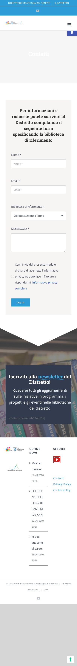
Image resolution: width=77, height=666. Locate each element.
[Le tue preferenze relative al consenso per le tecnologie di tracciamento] (70, 659)
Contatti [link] (58, 478)
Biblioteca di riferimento (28, 206)
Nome (16, 155)
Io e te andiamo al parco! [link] (37, 542)
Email (16, 180)
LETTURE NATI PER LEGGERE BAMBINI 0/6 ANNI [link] (37, 503)
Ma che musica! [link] (36, 466)
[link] (72, 31)
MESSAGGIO (20, 228)
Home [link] (32, 61)
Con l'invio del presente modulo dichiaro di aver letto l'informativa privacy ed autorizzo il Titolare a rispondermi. (36, 276)
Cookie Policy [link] (61, 490)
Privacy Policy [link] (62, 484)
